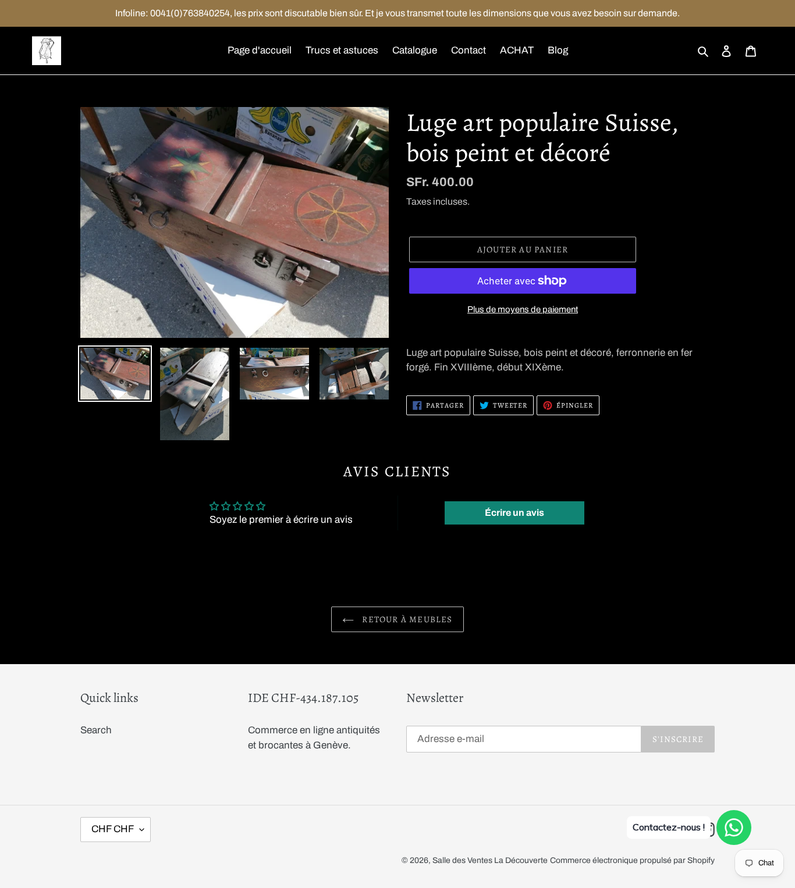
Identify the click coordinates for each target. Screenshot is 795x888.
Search (96, 730)
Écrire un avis (514, 513)
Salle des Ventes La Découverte (490, 860)
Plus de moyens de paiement (522, 309)
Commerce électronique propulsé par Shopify (632, 860)
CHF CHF (112, 828)
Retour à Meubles (406, 619)
